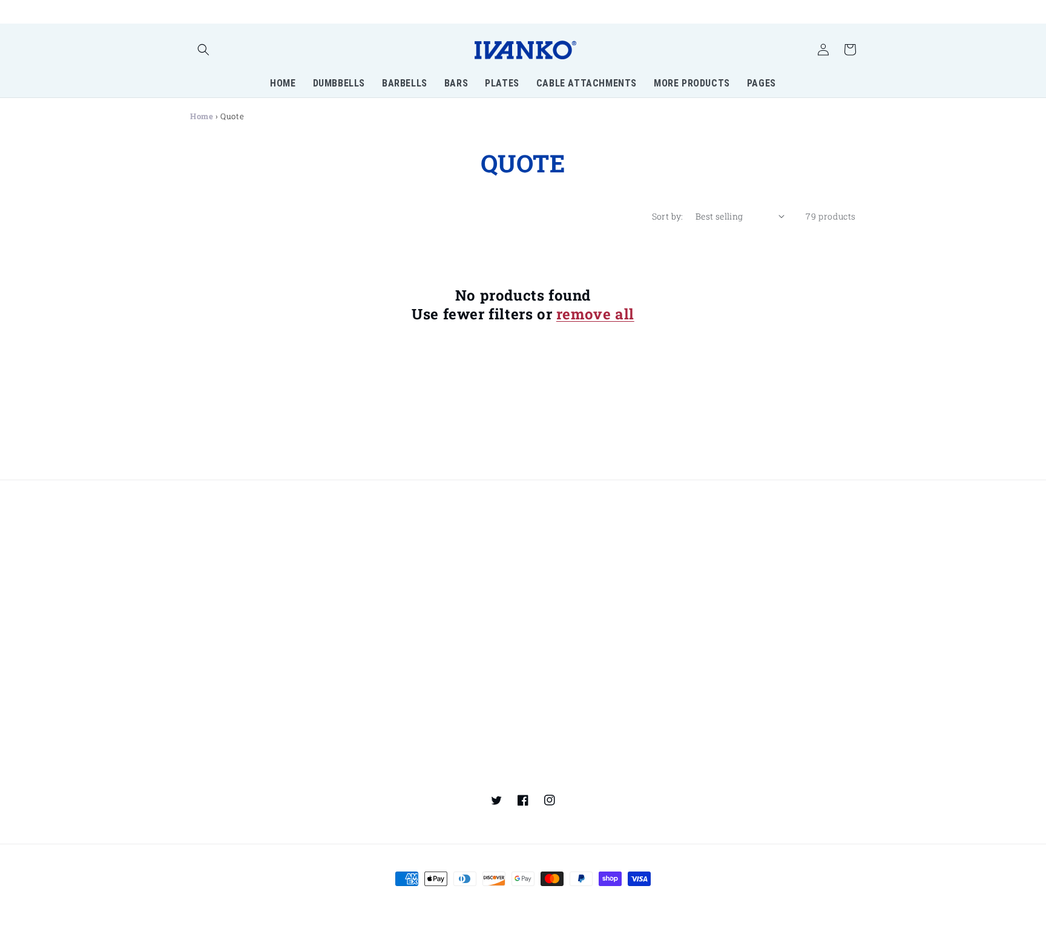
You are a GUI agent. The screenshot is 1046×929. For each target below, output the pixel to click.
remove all (595, 314)
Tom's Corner (725, 586)
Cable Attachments (568, 586)
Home (201, 116)
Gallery (543, 724)
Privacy (713, 635)
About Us (378, 722)
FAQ (367, 635)
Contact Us (382, 657)
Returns (544, 657)
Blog (706, 724)
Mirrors (713, 565)
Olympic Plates (391, 586)
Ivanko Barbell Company (497, 901)
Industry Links (390, 769)
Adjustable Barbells (400, 522)
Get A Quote (384, 678)
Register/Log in (222, 660)
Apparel (544, 544)
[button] (203, 49)
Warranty (717, 678)
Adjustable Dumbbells (236, 568)
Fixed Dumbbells (225, 547)
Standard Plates (562, 522)
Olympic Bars (387, 544)
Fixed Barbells (220, 589)
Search (543, 635)
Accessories (553, 565)
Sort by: (667, 216)
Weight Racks (726, 544)
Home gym (720, 522)
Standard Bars (389, 565)
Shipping (547, 678)
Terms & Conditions (739, 657)
